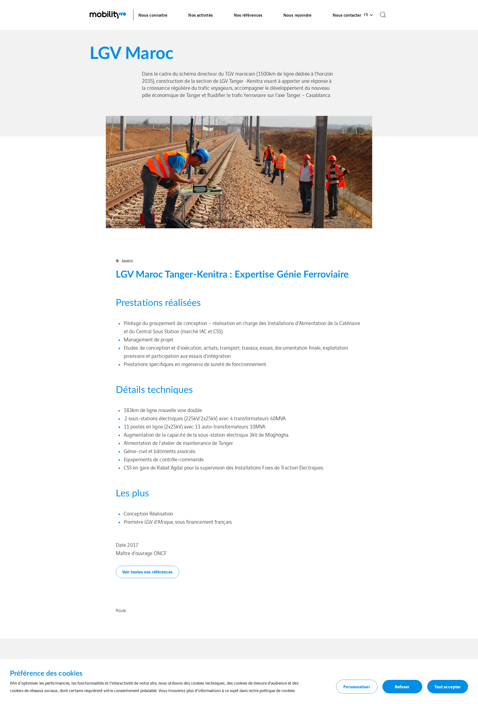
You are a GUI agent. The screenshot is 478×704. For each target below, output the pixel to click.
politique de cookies (277, 690)
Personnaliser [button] (356, 686)
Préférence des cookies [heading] (46, 673)
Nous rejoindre (297, 15)
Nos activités (200, 15)
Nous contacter (347, 15)
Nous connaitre (152, 15)
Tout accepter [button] (447, 686)
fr (366, 14)
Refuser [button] (402, 686)
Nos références (248, 15)
